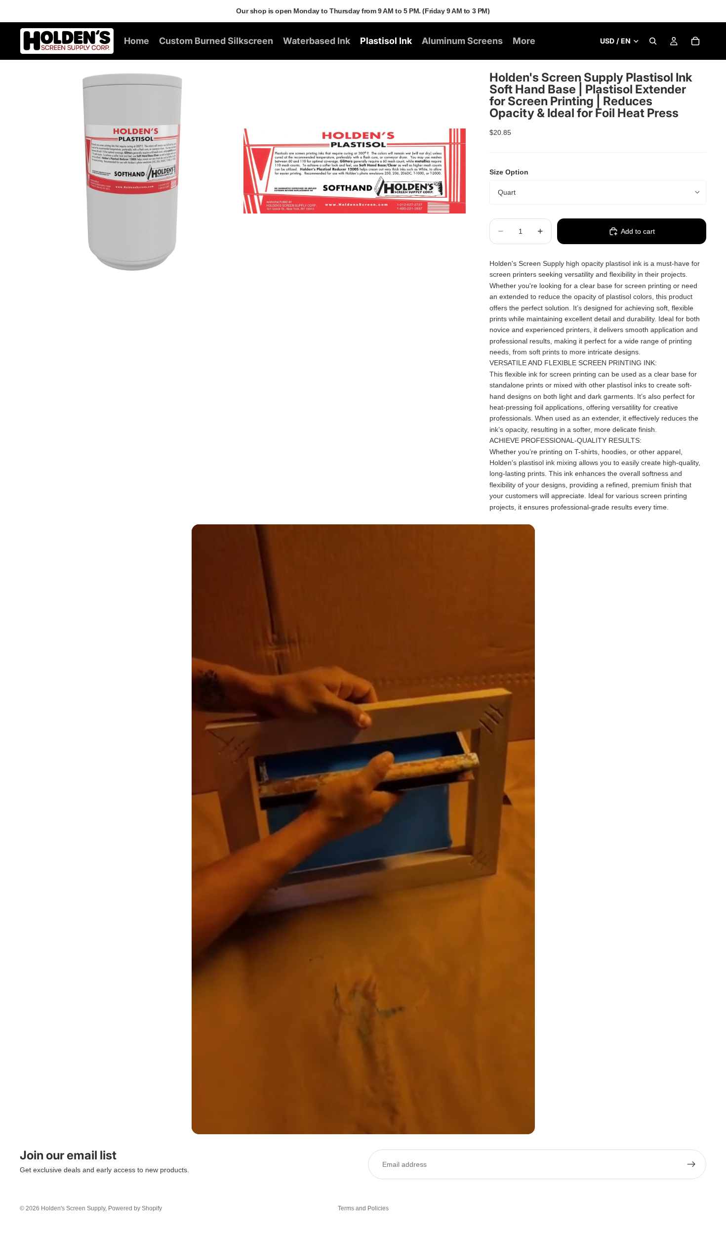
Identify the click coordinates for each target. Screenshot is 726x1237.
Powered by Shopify (135, 1208)
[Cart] (695, 41)
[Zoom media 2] (354, 171)
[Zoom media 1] (131, 171)
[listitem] (524, 41)
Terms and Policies (363, 1208)
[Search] (653, 41)
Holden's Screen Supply (73, 1208)
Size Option (508, 172)
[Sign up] (691, 1164)
